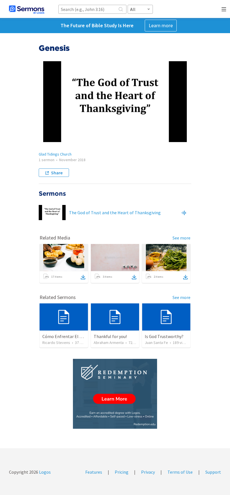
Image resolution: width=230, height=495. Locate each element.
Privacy (148, 472)
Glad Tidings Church (55, 154)
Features (93, 472)
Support (213, 472)
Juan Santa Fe (156, 342)
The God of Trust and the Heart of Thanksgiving (115, 212)
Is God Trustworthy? (164, 336)
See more (181, 238)
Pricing (121, 472)
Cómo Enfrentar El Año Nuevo (71, 336)
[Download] (83, 277)
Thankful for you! (110, 336)
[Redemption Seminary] (115, 394)
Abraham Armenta (109, 342)
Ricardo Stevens (56, 342)
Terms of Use (180, 472)
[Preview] (184, 212)
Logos (44, 472)
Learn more (161, 25)
